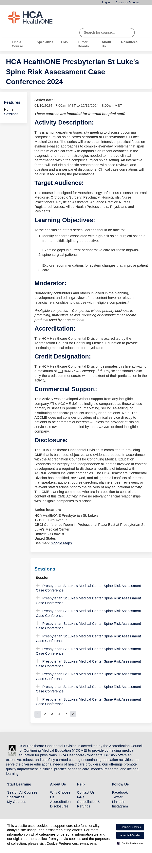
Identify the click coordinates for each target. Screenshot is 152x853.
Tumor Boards (83, 44)
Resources (129, 42)
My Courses (16, 802)
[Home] (37, 17)
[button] (130, 843)
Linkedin (118, 802)
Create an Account (127, 2)
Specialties (45, 42)
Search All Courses (22, 792)
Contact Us (86, 792)
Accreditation (60, 802)
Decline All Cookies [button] (130, 827)
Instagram (120, 806)
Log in (106, 2)
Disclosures (59, 806)
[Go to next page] (73, 714)
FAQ (80, 797)
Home (8, 109)
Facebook (120, 792)
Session (42, 578)
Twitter (117, 797)
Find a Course (17, 44)
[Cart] (143, 4)
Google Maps (61, 543)
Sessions (11, 114)
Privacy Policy (88, 843)
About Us (106, 44)
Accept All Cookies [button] (130, 835)
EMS (64, 42)
